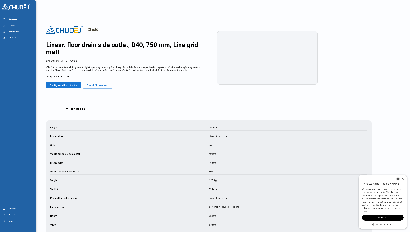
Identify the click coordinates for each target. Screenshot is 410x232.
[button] (383, 224)
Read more (367, 211)
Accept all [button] (383, 217)
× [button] (402, 179)
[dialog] (383, 202)
